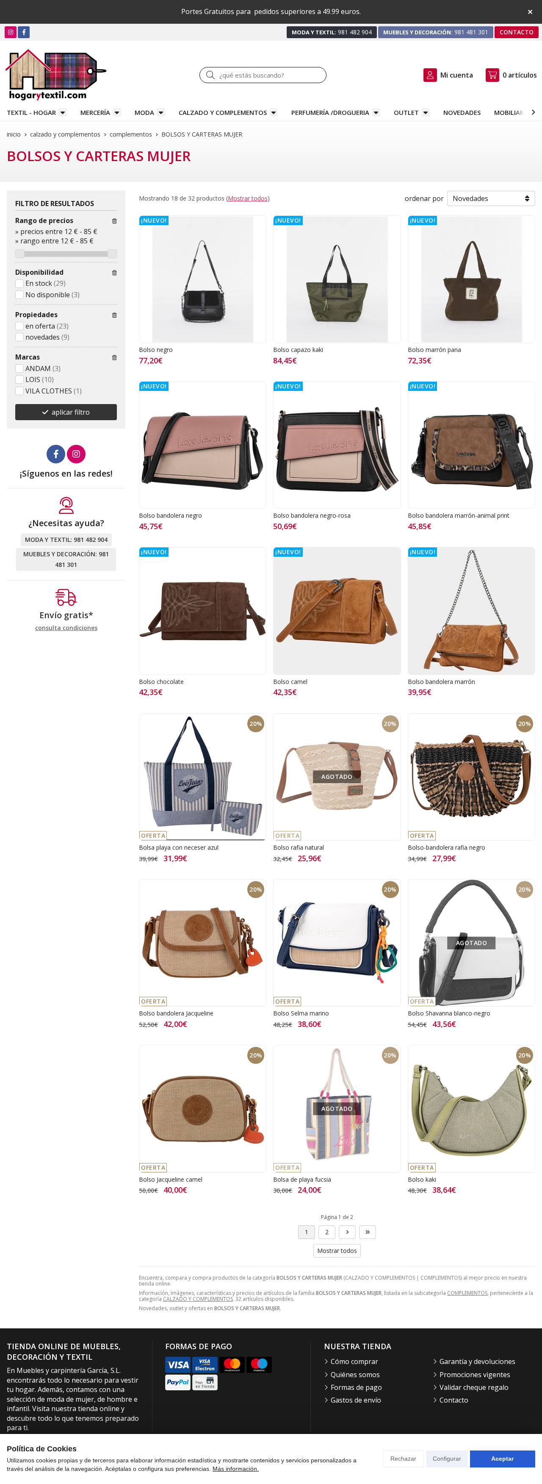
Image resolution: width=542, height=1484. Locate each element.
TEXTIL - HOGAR (31, 112)
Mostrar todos (248, 198)
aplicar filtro (71, 412)
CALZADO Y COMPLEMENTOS (223, 112)
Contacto (454, 1400)
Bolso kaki (422, 1179)
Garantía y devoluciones (477, 1361)
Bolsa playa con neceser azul (178, 847)
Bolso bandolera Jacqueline (176, 1013)
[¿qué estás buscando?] (262, 75)
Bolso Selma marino (301, 1013)
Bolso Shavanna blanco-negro (449, 1013)
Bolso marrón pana (434, 350)
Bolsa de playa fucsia (302, 1179)
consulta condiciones (66, 628)
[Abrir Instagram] (10, 32)
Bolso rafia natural (298, 847)
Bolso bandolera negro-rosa (312, 515)
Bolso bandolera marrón (441, 682)
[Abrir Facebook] (24, 32)
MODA (144, 112)
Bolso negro (156, 350)
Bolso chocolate (161, 682)
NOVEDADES (462, 112)
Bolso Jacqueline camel (170, 1179)
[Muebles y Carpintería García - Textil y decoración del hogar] (56, 74)
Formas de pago (356, 1387)
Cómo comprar (354, 1361)
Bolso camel (290, 682)
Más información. (236, 1468)
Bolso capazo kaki (298, 350)
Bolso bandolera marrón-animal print (458, 515)
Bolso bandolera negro (170, 515)
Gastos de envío (356, 1400)
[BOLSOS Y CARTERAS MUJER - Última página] (347, 1232)
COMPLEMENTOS (467, 1293)
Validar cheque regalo (474, 1387)
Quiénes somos (355, 1374)
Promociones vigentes (475, 1374)
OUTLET (406, 112)
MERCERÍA (95, 112)
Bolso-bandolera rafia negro (446, 847)
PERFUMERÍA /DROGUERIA (330, 112)
